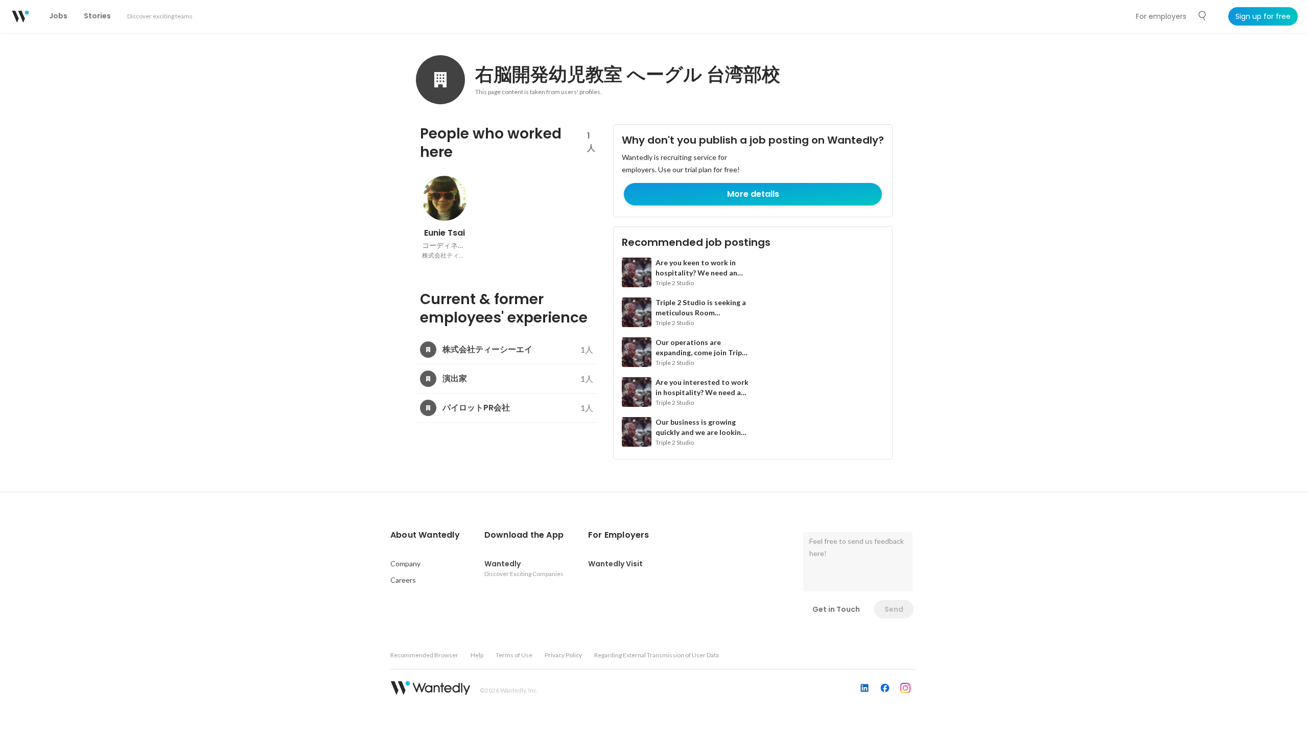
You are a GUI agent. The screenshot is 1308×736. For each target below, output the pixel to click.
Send (893, 609)
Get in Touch (836, 609)
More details (753, 194)
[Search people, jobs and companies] (1203, 16)
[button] (425, 535)
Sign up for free (1263, 16)
